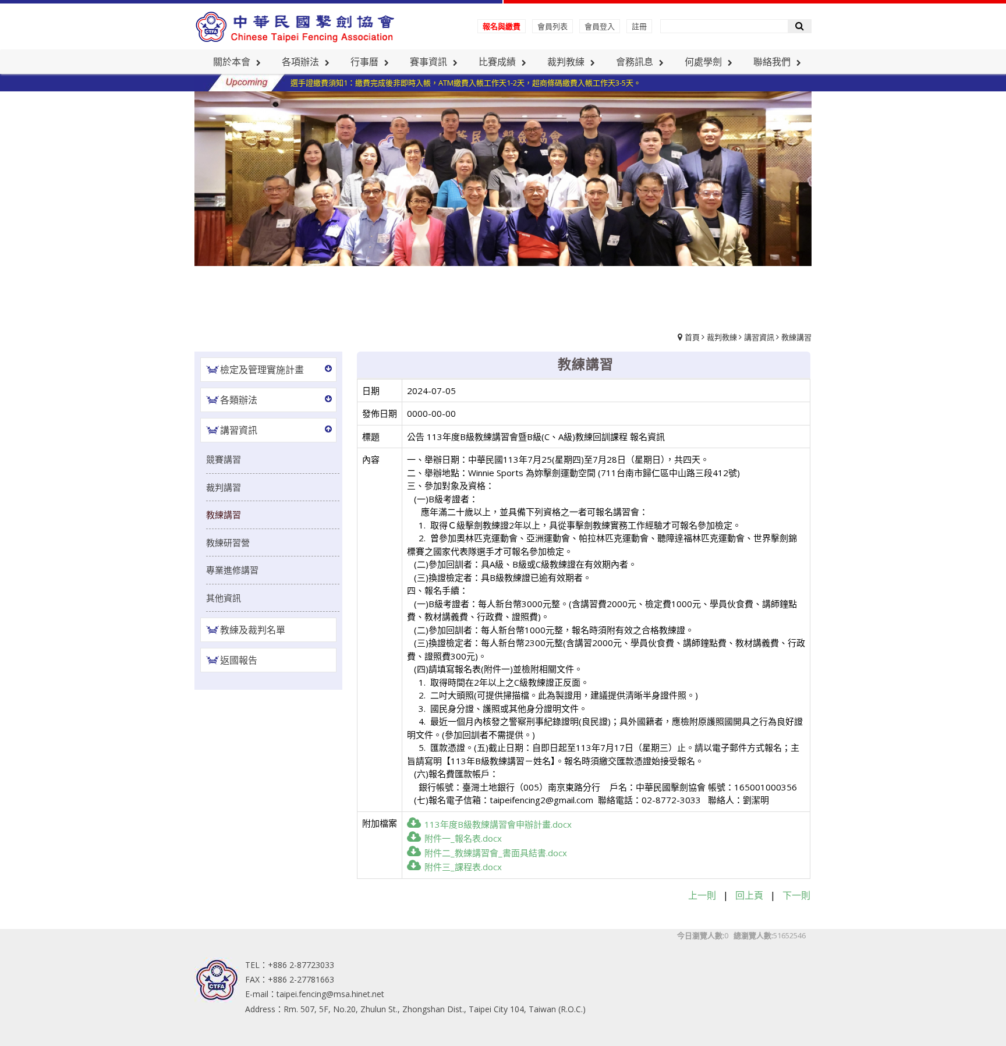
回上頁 (749, 895)
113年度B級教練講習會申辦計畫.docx (498, 824)
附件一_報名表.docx (463, 838)
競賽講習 (223, 459)
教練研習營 (228, 542)
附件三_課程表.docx (463, 867)
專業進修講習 (232, 570)
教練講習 (796, 337)
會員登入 (600, 26)
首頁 (692, 337)
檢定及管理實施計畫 (262, 369)
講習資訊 (759, 337)
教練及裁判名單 (252, 629)
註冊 (639, 26)
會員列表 (552, 26)
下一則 (796, 895)
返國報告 (238, 660)
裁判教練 (722, 337)
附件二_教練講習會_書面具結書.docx (495, 853)
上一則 (702, 895)
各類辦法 (238, 399)
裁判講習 (223, 487)
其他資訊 (223, 598)
